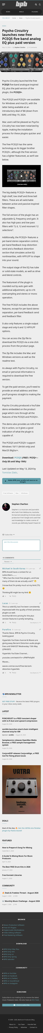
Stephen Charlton (20, 47)
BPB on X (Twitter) (11, 978)
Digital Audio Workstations (14, 930)
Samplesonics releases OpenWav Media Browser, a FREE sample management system (19, 742)
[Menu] (3, 4)
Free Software (8, 493)
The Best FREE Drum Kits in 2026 (16, 867)
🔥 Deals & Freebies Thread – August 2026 (20, 893)
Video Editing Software (12, 932)
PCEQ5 (18, 457)
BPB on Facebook (10, 976)
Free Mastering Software (13, 935)
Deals (21, 12)
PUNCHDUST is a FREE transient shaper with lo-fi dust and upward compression (19, 719)
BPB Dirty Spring (10, 957)
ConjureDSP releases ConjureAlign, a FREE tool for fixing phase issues (20, 754)
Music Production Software (14, 925)
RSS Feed (35, 1000)
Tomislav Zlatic (9, 472)
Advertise (24, 1027)
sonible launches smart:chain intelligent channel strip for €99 (20, 730)
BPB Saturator (9, 959)
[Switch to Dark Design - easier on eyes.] (39, 4)
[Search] (36, 4)
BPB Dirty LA (9, 954)
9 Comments (33, 47)
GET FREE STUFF (8, 701)
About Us (12, 1024)
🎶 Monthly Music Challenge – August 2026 (21, 901)
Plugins (35, 12)
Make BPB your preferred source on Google (23, 481)
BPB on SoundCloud (11, 981)
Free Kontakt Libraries (12, 875)
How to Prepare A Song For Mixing (17, 847)
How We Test (32, 1024)
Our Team (21, 1024)
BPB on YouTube (10, 973)
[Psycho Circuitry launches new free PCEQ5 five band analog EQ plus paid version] (21, 62)
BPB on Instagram (11, 983)
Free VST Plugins (10, 927)
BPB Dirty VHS (9, 951)
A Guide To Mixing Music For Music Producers (17, 857)
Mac (17, 493)
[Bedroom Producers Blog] (21, 4)
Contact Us (33, 1027)
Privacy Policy (13, 1027)
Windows (24, 493)
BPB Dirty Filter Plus (11, 949)
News (8, 12)
